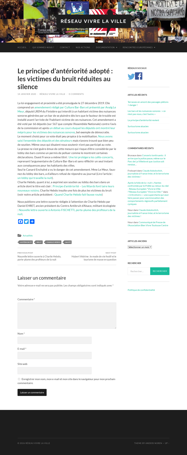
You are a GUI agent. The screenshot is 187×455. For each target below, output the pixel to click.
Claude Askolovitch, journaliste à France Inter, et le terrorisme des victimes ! (148, 173)
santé (68, 242)
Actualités (28, 235)
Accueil (22, 47)
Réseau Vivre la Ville (94, 21)
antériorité (26, 242)
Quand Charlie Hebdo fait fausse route (78, 194)
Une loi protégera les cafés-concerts (91, 157)
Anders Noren (154, 443)
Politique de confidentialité (141, 289)
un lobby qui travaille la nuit (35, 178)
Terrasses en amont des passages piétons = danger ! (148, 103)
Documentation (105, 47)
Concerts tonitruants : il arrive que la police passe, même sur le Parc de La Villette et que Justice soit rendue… (147, 160)
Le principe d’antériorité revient (143, 120)
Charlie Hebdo (53, 242)
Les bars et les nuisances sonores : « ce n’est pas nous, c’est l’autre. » (147, 112)
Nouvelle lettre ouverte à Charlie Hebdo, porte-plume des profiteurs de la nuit (39, 256)
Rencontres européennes (138, 47)
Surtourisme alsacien (138, 126)
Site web (22, 363)
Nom (21, 333)
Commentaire (26, 299)
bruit (39, 242)
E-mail (22, 348)
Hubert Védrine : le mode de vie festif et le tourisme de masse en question (94, 256)
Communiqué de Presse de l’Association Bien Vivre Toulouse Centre (148, 224)
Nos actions (83, 47)
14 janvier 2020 (27, 94)
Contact (65, 47)
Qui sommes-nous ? (43, 47)
